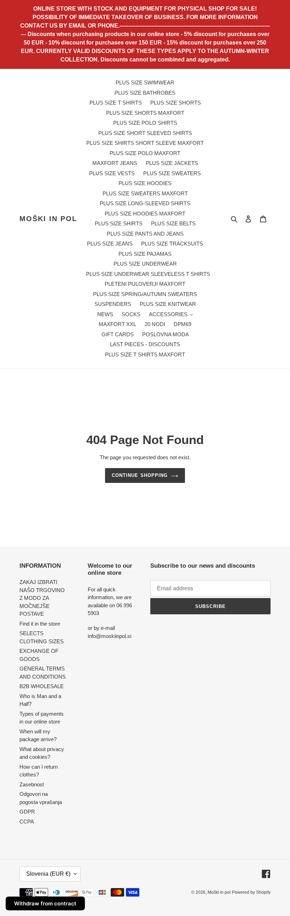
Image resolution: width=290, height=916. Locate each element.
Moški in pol (48, 219)
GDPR (27, 812)
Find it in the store (39, 624)
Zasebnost (31, 784)
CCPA (26, 822)
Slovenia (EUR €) (48, 874)
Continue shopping (140, 475)
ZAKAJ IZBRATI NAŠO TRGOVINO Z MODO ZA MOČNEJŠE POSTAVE (42, 598)
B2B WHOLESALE (41, 686)
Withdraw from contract (45, 903)
